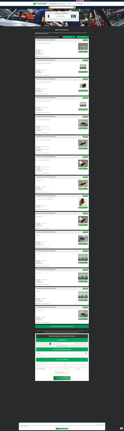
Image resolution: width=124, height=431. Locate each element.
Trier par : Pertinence (69, 37)
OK (74, 16)
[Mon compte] (87, 4)
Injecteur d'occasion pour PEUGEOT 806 (45, 60)
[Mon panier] (89, 4)
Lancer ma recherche (62, 378)
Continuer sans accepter (100, 424)
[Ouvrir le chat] (121, 429)
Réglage (65, 428)
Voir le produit (82, 51)
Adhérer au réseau (87, 0)
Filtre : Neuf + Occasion (82, 37)
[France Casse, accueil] (40, 3)
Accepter (59, 428)
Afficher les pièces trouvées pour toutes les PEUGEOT (62, 326)
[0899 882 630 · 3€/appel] (80, 0)
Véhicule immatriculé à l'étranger (62, 346)
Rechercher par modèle (52, 19)
